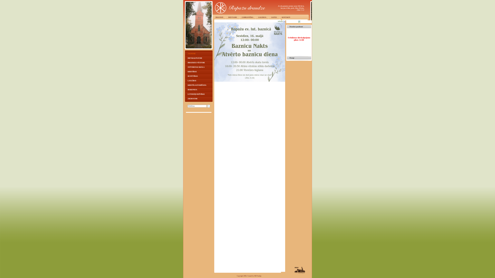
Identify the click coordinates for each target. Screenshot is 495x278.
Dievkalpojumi (194, 58)
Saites (274, 17)
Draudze (219, 17)
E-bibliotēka (247, 17)
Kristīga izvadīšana (196, 85)
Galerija (262, 17)
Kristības (192, 72)
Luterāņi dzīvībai (196, 94)
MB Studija (257, 276)
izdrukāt (280, 21)
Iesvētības (192, 76)
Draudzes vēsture (196, 63)
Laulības (191, 81)
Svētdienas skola (195, 67)
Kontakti (286, 17)
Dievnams (232, 17)
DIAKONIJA (192, 90)
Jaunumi (191, 54)
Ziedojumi (192, 99)
